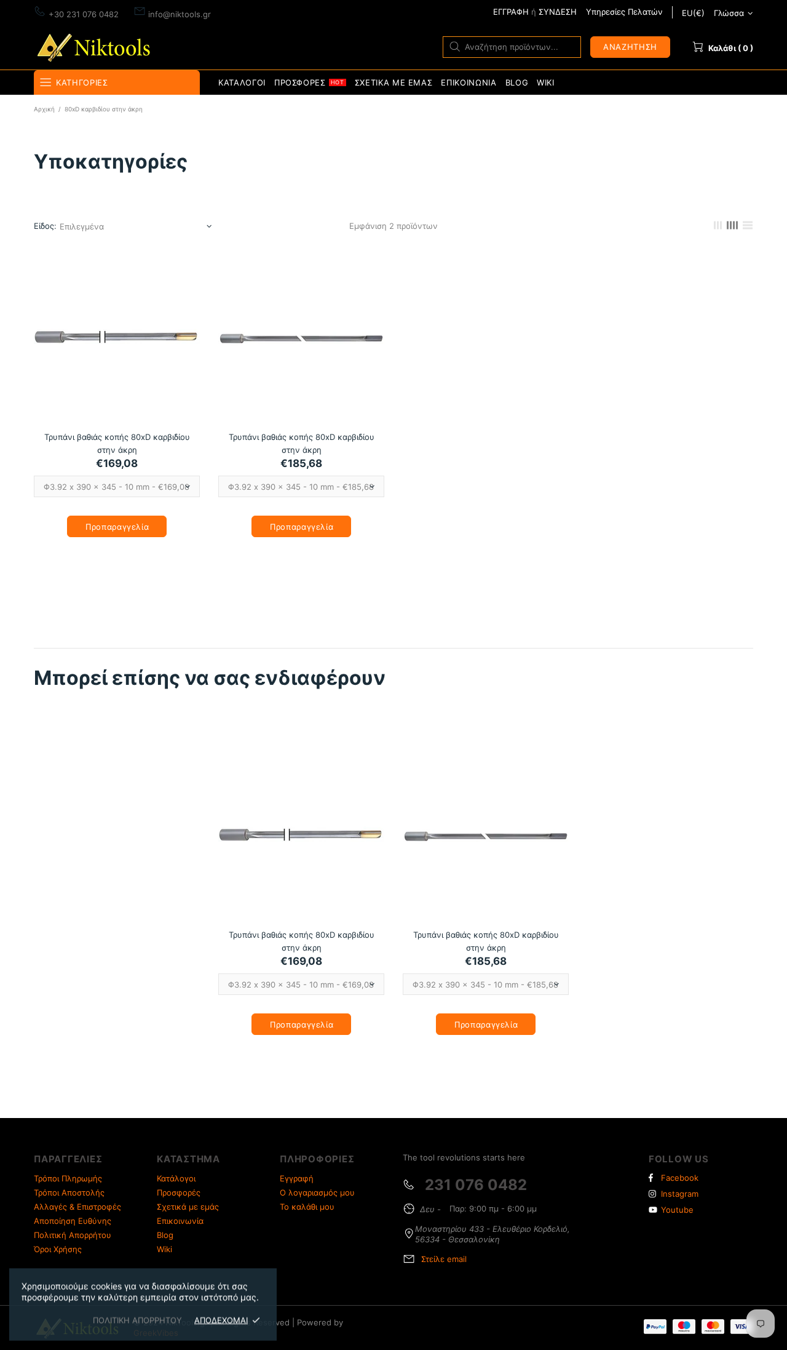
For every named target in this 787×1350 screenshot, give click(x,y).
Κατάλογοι (176, 1178)
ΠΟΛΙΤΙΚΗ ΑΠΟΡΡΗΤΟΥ (137, 1320)
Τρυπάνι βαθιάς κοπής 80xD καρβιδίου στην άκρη (117, 443)
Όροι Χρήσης (58, 1249)
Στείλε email (444, 1259)
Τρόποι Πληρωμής (68, 1178)
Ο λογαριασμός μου (317, 1192)
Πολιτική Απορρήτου (72, 1235)
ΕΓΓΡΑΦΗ (511, 12)
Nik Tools (96, 46)
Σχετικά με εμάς (188, 1207)
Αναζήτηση (630, 47)
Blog (165, 1235)
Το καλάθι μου (307, 1207)
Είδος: (45, 226)
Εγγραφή (297, 1178)
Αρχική (44, 109)
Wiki (164, 1249)
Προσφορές (178, 1192)
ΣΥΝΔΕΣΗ (558, 12)
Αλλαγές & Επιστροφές (77, 1207)
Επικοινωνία (180, 1221)
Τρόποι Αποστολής (69, 1192)
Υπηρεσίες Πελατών (624, 12)
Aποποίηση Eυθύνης (72, 1221)
